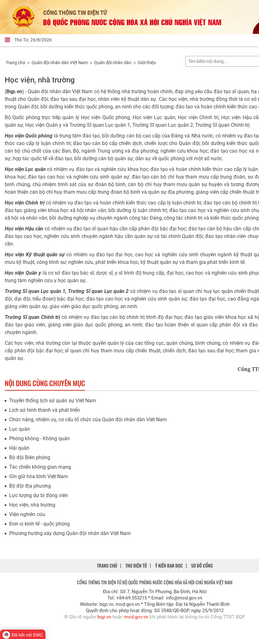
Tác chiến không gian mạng (40, 467)
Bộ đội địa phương (30, 486)
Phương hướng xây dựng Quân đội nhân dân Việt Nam (70, 533)
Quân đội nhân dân (112, 62)
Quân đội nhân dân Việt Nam (60, 62)
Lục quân (19, 429)
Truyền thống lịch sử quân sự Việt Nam (52, 401)
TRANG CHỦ (107, 565)
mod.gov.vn (136, 617)
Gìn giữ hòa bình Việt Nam (38, 476)
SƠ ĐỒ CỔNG (202, 565)
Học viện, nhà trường (32, 505)
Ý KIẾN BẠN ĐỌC (169, 565)
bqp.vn (104, 617)
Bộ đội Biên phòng (29, 457)
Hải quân (19, 448)
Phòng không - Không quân (39, 438)
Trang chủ (15, 62)
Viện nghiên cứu (27, 514)
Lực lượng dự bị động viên (38, 495)
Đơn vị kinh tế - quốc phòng (39, 524)
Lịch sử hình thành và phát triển (44, 410)
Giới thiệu (147, 62)
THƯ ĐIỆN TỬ (136, 565)
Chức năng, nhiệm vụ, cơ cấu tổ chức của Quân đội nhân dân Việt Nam (88, 420)
